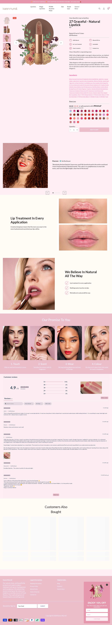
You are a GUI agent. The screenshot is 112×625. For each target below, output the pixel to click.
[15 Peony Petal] (74, 118)
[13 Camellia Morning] (107, 111)
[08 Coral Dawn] (100, 111)
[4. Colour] (96, 343)
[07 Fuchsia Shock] (96, 111)
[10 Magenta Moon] (103, 111)
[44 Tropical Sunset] (78, 122)
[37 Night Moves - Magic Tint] (78, 111)
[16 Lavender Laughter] (78, 118)
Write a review (104, 397)
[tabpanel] (56, 450)
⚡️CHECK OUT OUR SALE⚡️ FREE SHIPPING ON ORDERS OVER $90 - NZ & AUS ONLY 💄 (56, 1)
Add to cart (94, 129)
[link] (15, 343)
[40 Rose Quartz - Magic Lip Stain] (74, 111)
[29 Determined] (96, 114)
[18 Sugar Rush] (81, 118)
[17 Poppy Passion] (107, 114)
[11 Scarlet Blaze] (78, 114)
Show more (56, 494)
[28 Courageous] (100, 118)
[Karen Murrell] (83, 225)
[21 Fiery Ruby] (85, 114)
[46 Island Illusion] (70, 122)
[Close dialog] (107, 585)
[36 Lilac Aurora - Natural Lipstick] (103, 114)
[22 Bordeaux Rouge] (96, 118)
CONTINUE (97, 619)
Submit (42, 606)
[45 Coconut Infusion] (107, 118)
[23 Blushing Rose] (70, 114)
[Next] (61, 43)
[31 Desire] (74, 114)
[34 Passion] (92, 114)
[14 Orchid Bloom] (81, 114)
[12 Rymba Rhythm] (70, 118)
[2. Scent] (42, 343)
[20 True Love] (89, 118)
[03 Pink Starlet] (81, 111)
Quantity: (72, 126)
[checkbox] (48, 403)
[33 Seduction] (92, 118)
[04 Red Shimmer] (85, 111)
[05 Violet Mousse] (89, 111)
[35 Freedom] (85, 118)
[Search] (99, 9)
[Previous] (16, 43)
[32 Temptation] (89, 114)
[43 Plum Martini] (74, 122)
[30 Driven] (100, 114)
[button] (47, 192)
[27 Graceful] (103, 118)
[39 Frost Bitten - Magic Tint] (70, 111)
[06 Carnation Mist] (92, 111)
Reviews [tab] (8, 398)
